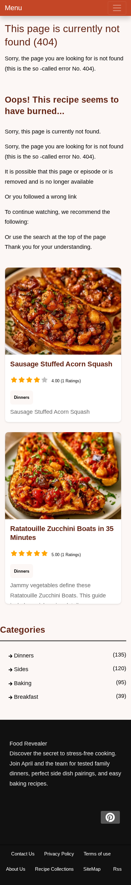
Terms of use (97, 853)
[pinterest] (110, 817)
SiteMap (91, 869)
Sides (21, 669)
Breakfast (26, 697)
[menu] (117, 8)
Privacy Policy (59, 853)
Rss (117, 869)
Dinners (21, 397)
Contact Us (23, 853)
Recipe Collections (54, 869)
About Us (15, 869)
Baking (22, 683)
